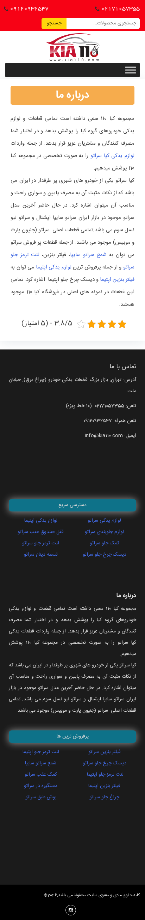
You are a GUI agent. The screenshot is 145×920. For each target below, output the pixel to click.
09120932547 (29, 8)
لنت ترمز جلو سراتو (40, 543)
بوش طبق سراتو (40, 797)
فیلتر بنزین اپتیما (117, 279)
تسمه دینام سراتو (41, 554)
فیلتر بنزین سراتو (104, 752)
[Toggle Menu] (130, 69)
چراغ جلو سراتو (104, 797)
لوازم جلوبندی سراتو (104, 532)
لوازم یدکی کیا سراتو (112, 155)
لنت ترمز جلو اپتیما (41, 752)
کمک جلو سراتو (104, 543)
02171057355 (120, 8)
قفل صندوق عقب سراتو (41, 532)
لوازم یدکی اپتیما (54, 267)
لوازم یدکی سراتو (104, 520)
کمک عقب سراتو (41, 774)
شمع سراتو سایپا (88, 254)
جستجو (54, 23)
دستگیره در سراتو (40, 786)
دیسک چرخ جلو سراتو (104, 554)
